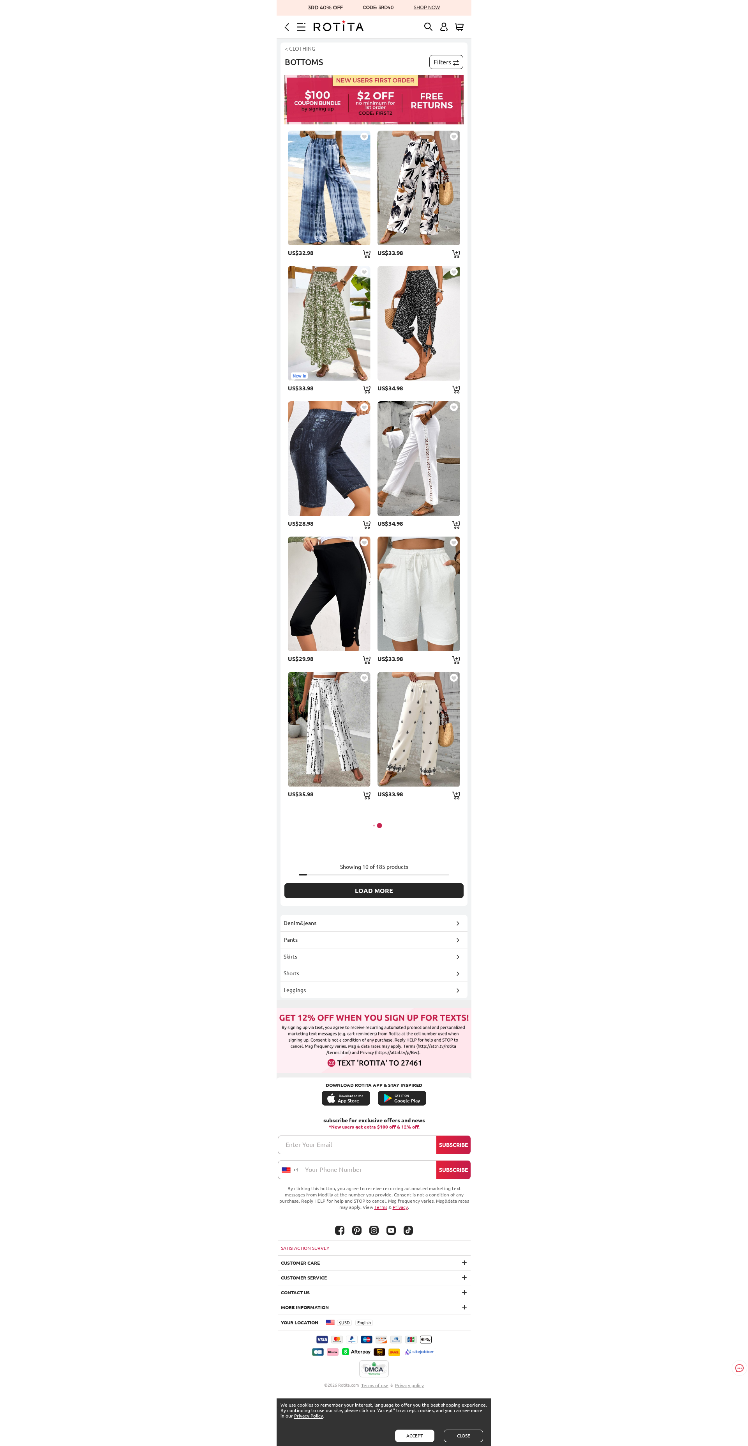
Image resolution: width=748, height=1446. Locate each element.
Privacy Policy (308, 1415)
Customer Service (304, 1277)
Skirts (290, 956)
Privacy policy (409, 1385)
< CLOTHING (300, 49)
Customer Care (300, 1262)
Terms (380, 1207)
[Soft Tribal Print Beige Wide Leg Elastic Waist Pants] (419, 729)
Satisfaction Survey (305, 1248)
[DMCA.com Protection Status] (374, 1369)
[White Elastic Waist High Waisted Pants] (419, 458)
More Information (305, 1307)
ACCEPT (414, 1435)
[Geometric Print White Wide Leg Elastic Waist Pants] (329, 729)
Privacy (400, 1207)
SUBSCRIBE (453, 1145)
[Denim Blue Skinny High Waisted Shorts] (329, 458)
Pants (291, 940)
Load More (374, 890)
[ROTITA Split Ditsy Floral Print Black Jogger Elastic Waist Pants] (419, 323)
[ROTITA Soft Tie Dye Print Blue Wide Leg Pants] (329, 188)
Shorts (291, 973)
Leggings (295, 990)
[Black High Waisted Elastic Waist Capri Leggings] (329, 594)
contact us (295, 1292)
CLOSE (463, 1435)
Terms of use (374, 1385)
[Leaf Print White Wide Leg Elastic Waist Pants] (419, 188)
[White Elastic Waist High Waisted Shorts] (419, 594)
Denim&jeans (300, 923)
